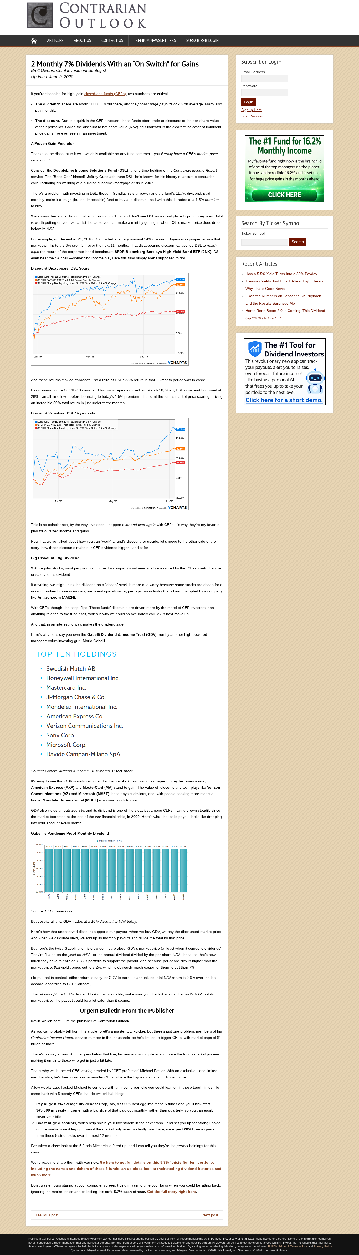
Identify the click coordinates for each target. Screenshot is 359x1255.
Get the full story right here (171, 1191)
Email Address (253, 72)
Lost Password (253, 116)
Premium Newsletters (155, 40)
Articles (55, 40)
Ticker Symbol (253, 233)
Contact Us (112, 40)
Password (249, 86)
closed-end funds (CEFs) (105, 94)
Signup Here (251, 110)
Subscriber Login (202, 40)
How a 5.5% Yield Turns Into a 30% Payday (281, 274)
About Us (82, 40)
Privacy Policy (323, 1246)
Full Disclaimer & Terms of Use (287, 1246)
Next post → (212, 1215)
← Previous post (44, 1215)
